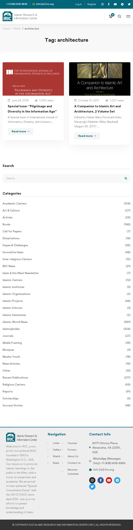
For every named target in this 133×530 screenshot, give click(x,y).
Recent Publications (66, 377)
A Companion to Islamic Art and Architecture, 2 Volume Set (97, 108)
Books (66, 224)
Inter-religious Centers (66, 259)
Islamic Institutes (66, 287)
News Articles (66, 363)
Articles (66, 217)
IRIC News (66, 266)
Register (91, 4)
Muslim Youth (66, 356)
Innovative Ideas (66, 252)
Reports (66, 391)
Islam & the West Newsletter (66, 273)
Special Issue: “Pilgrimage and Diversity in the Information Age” (32, 108)
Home (6, 28)
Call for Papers (66, 231)
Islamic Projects (66, 301)
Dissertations (66, 238)
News (17, 28)
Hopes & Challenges (66, 245)
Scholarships (66, 398)
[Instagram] (92, 480)
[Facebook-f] (100, 480)
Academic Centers (66, 203)
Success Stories (66, 405)
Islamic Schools (66, 308)
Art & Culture (66, 210)
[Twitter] (92, 486)
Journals (66, 336)
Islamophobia (66, 329)
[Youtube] (109, 480)
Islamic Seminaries (66, 315)
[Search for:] (66, 178)
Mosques (66, 349)
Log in (78, 4)
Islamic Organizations (66, 294)
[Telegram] (117, 480)
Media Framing (66, 342)
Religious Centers (66, 384)
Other (66, 370)
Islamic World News (66, 322)
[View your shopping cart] (111, 16)
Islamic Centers (66, 280)
